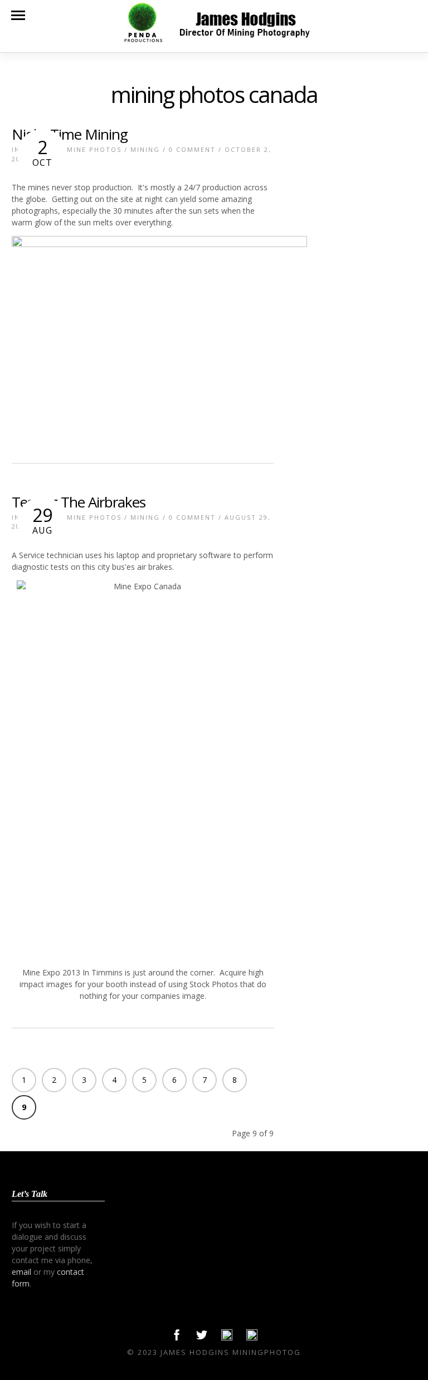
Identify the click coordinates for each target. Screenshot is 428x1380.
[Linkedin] (226, 1338)
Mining (145, 149)
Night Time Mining (70, 134)
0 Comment (192, 149)
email (21, 1271)
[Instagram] (251, 1338)
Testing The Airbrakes (78, 502)
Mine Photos (94, 149)
